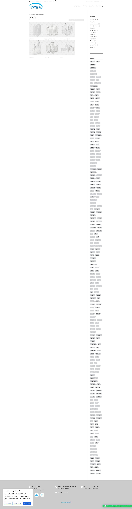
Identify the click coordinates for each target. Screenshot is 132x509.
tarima (92, 433)
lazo (98, 298)
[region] (18, 497)
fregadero (98, 239)
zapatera (92, 473)
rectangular (98, 393)
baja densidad (94, 86)
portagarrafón (94, 381)
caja (96, 120)
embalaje (99, 212)
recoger (92, 393)
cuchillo (98, 187)
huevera (92, 273)
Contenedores (93, 30)
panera (92, 353)
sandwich (93, 415)
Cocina (91, 28)
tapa (92, 430)
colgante (92, 156)
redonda (92, 396)
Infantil (98, 276)
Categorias (76, 6)
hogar (92, 270)
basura (92, 98)
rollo (97, 402)
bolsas (96, 104)
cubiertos (93, 181)
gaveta (92, 249)
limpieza (99, 304)
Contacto (98, 6)
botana (97, 107)
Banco (98, 89)
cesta (92, 141)
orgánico (92, 341)
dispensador (93, 200)
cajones (92, 126)
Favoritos (88, 1)
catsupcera (98, 135)
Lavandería (92, 36)
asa (98, 80)
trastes (92, 458)
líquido (92, 307)
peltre (98, 359)
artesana (92, 80)
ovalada (92, 347)
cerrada (97, 138)
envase (99, 218)
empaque (93, 215)
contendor (93, 166)
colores (92, 160)
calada (98, 126)
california (93, 129)
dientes (92, 196)
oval (99, 344)
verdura (92, 470)
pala (97, 347)
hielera (92, 267)
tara (96, 430)
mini (97, 326)
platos (96, 372)
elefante (92, 212)
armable (98, 77)
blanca (96, 101)
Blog (102, 1)
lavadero (98, 295)
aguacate (93, 64)
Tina (97, 442)
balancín (92, 89)
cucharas (99, 184)
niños (98, 338)
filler (91, 233)
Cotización (91, 6)
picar (95, 362)
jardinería (99, 286)
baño (92, 95)
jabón (92, 283)
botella (92, 113)
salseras (98, 412)
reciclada (98, 387)
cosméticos (93, 172)
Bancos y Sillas (93, 19)
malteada (93, 316)
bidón (92, 101)
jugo (92, 292)
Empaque (92, 32)
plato (92, 372)
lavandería (93, 298)
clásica (97, 147)
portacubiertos (94, 378)
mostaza (92, 335)
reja (91, 399)
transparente (93, 452)
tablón (92, 427)
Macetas (92, 40)
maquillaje (93, 319)
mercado (100, 319)
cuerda (92, 190)
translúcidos (93, 449)
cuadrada (93, 175)
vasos (96, 467)
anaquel (92, 77)
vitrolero (98, 470)
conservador (93, 163)
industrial (93, 276)
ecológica (97, 209)
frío (91, 243)
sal (91, 409)
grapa (98, 252)
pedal (97, 356)
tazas (96, 436)
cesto (96, 141)
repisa (92, 402)
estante (99, 227)
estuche (92, 230)
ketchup (92, 295)
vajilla (98, 464)
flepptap (92, 236)
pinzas (98, 366)
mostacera (93, 332)
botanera (93, 110)
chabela (92, 144)
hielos (97, 267)
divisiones (93, 203)
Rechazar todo (17, 503)
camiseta (93, 132)
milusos (92, 326)
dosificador (93, 206)
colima (98, 156)
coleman (98, 153)
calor (98, 129)
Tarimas (92, 47)
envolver (92, 221)
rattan (92, 387)
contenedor (93, 169)
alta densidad (93, 73)
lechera (92, 301)
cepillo (92, 138)
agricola (92, 61)
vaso (92, 467)
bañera (98, 92)
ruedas (97, 405)
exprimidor (99, 230)
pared (92, 356)
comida (98, 160)
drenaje (99, 206)
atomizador (97, 83)
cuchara (92, 184)
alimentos (93, 70)
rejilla (96, 399)
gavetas (98, 249)
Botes (91, 26)
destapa (99, 193)
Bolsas (91, 21)
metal (96, 322)
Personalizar (8, 503)
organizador (93, 344)
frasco (92, 239)
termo (92, 442)
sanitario (99, 415)
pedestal (92, 359)
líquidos (97, 307)
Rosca (92, 405)
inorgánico (93, 279)
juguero (96, 292)
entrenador (93, 218)
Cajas (96, 26)
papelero (98, 353)
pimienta (92, 366)
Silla (91, 421)
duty (91, 209)
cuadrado (99, 175)
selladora (93, 418)
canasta (99, 132)
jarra (92, 289)
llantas (92, 310)
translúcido (93, 446)
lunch (97, 310)
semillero (99, 418)
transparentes (94, 455)
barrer (96, 95)
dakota (97, 190)
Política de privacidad (66, 502)
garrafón (99, 246)
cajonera (97, 123)
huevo (98, 273)
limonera (92, 304)
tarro (97, 433)
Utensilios (93, 464)
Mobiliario (92, 43)
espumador (93, 227)
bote (98, 110)
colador (92, 153)
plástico (97, 369)
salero (95, 409)
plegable (92, 375)
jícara (96, 289)
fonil (98, 236)
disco (97, 196)
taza (91, 436)
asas (92, 83)
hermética (93, 258)
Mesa (92, 322)
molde (98, 329)
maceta (92, 313)
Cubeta (97, 178)
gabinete (96, 243)
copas (99, 169)
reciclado (93, 390)
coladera (98, 150)
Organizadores (93, 45)
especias (99, 224)
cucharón (93, 187)
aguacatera (93, 67)
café (91, 120)
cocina (92, 150)
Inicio (30, 14)
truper (97, 458)
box (91, 117)
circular (92, 147)
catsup (92, 135)
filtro (96, 233)
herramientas (93, 264)
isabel (99, 279)
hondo (97, 270)
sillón (96, 421)
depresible (93, 193)
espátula (92, 224)
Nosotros (85, 6)
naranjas (92, 338)
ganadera (93, 246)
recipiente (99, 390)
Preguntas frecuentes (96, 1)
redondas (99, 396)
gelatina (92, 252)
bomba (92, 107)
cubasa (92, 178)
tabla (96, 424)
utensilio (98, 461)
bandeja (92, 92)
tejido (98, 439)
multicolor (99, 335)
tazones (92, 439)
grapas (92, 255)
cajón (92, 123)
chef (97, 144)
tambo (97, 427)
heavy (97, 255)
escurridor (99, 221)
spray (92, 424)
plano (92, 369)
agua (98, 61)
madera (98, 313)
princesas (93, 384)
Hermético (93, 261)
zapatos (99, 473)
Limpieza (92, 38)
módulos (92, 329)
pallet (99, 350)
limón (97, 301)
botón (97, 113)
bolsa (92, 104)
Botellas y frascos (94, 24)
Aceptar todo (27, 503)
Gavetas (92, 34)
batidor (97, 98)
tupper (92, 461)
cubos (98, 181)
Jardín (97, 283)
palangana (93, 350)
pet (91, 362)
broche (96, 117)
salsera (92, 412)
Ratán (98, 384)
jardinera (92, 286)
